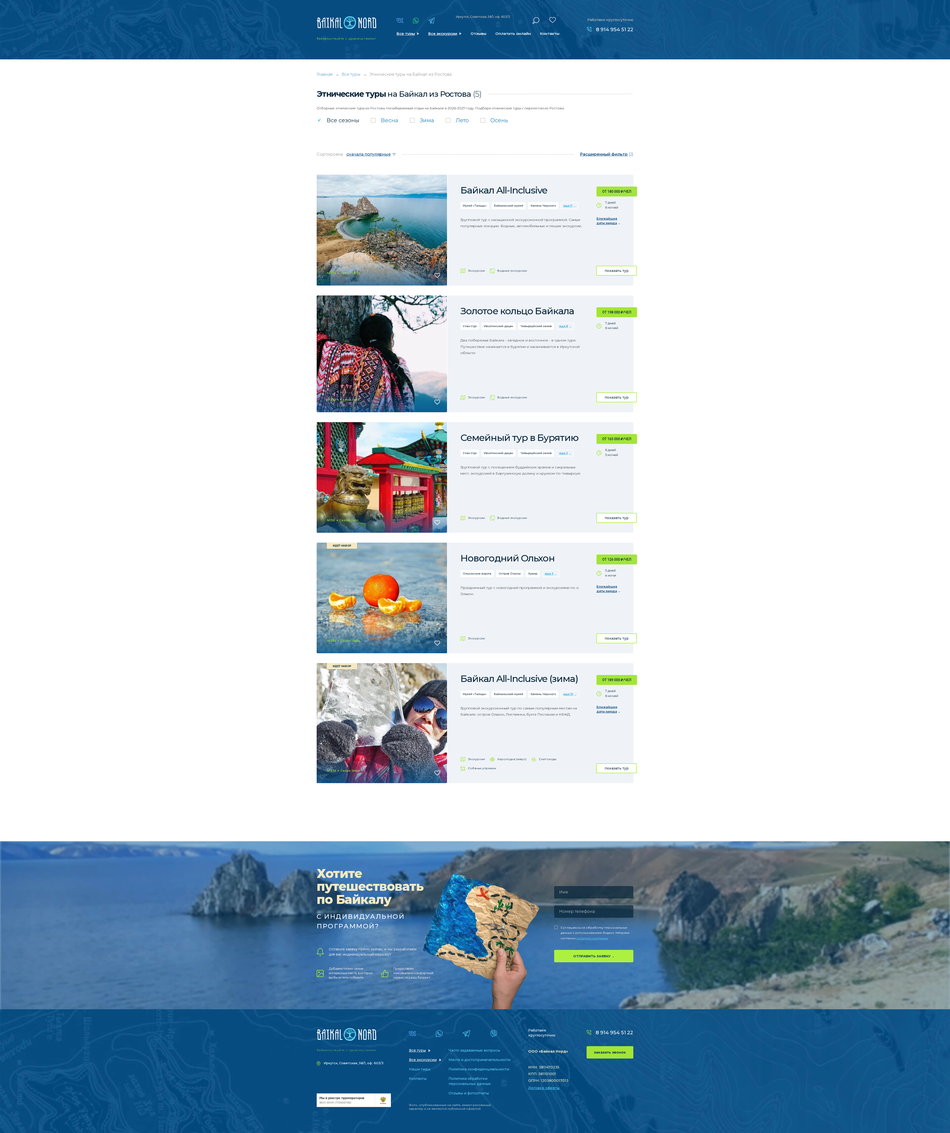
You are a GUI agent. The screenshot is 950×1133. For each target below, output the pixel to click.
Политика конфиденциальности (479, 1069)
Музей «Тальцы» (475, 205)
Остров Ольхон (510, 573)
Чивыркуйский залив (536, 326)
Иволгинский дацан (498, 326)
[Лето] (457, 120)
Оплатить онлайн (513, 33)
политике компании (592, 938)
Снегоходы (547, 759)
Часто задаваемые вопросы (474, 1050)
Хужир (532, 573)
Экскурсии (476, 270)
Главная (325, 74)
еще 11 (567, 205)
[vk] (400, 20)
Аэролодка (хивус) (511, 759)
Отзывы (478, 33)
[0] (552, 20)
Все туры (406, 33)
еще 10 (568, 694)
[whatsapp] (416, 21)
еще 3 (563, 453)
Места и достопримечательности (479, 1060)
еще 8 (563, 326)
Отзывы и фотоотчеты (469, 1093)
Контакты (549, 33)
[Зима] (422, 120)
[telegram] (431, 20)
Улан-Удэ (469, 326)
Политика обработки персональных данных (470, 1081)
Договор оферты (543, 1088)
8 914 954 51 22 (614, 29)
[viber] (493, 1033)
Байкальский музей (508, 205)
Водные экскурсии (512, 270)
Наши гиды (419, 1069)
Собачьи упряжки (482, 768)
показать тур (617, 270)
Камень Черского (543, 205)
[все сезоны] (338, 120)
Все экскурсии (442, 33)
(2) (606, 154)
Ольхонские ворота (477, 573)
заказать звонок (610, 1052)
